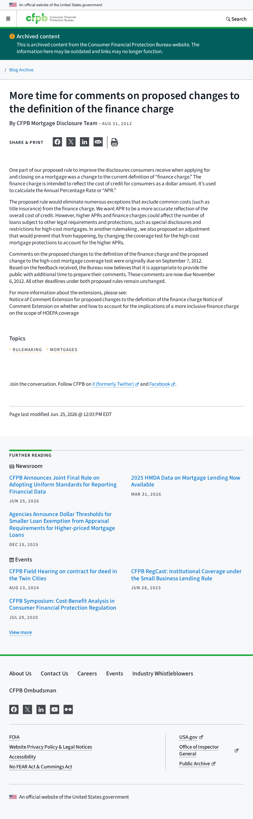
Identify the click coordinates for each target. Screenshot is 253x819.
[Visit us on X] (27, 708)
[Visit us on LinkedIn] (41, 708)
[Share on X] (71, 141)
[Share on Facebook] (57, 141)
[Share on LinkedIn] (84, 141)
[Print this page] (114, 142)
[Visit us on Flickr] (68, 708)
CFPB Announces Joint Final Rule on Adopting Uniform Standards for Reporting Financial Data (63, 484)
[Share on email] (98, 141)
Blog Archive (21, 69)
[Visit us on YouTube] (54, 708)
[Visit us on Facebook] (14, 708)
